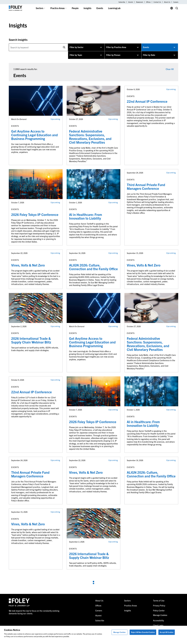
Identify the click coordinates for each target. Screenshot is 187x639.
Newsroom (139, 2)
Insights (87, 8)
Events (99, 8)
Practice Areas (57, 8)
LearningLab (114, 8)
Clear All (170, 69)
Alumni (130, 2)
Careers (175, 2)
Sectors (39, 8)
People (75, 8)
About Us (167, 2)
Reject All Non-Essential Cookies (143, 632)
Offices (148, 2)
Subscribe (122, 2)
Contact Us (157, 2)
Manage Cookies (119, 632)
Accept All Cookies (166, 632)
